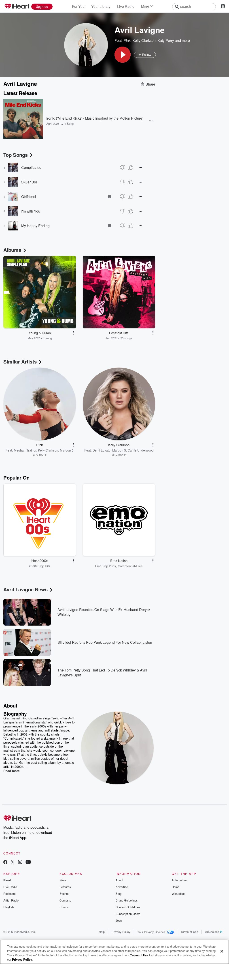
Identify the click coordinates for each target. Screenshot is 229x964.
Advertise (122, 887)
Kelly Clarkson (144, 40)
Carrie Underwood (141, 450)
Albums (12, 249)
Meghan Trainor (25, 450)
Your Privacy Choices (151, 932)
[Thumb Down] (123, 167)
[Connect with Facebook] (5, 862)
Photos (64, 907)
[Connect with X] (12, 862)
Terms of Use (189, 932)
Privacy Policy (121, 932)
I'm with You (30, 211)
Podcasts (9, 893)
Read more (11, 770)
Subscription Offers (128, 914)
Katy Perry (165, 40)
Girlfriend (28, 196)
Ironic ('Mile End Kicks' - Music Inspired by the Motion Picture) (94, 118)
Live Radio (125, 6)
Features (65, 887)
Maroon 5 (67, 450)
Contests (65, 900)
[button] (122, 55)
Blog (118, 893)
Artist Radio (11, 900)
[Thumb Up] (131, 167)
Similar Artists (20, 361)
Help (102, 932)
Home (175, 887)
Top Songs (15, 154)
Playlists (9, 907)
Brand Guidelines (127, 900)
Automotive (179, 880)
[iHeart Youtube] (28, 862)
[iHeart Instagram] (20, 862)
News (63, 880)
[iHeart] (16, 6)
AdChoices (212, 932)
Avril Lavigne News (25, 589)
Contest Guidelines (128, 907)
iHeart (7, 880)
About (119, 880)
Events (64, 893)
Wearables (178, 893)
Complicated (31, 167)
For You (78, 6)
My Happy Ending (35, 225)
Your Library (100, 6)
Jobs (119, 920)
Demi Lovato (101, 450)
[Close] (222, 951)
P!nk (127, 40)
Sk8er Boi (29, 182)
